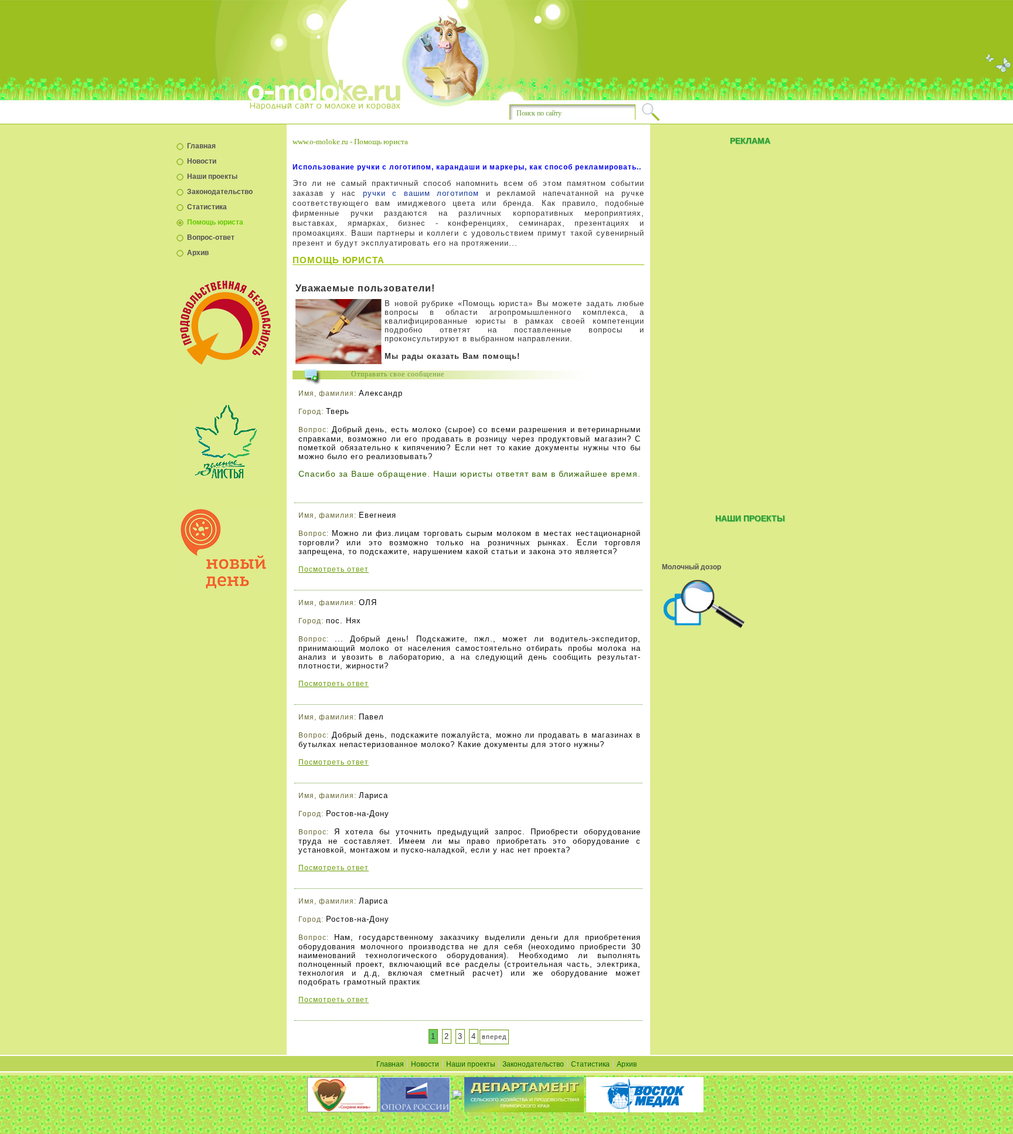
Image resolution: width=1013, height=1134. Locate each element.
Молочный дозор (691, 567)
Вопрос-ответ (210, 237)
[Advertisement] (750, 327)
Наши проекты (212, 176)
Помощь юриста (215, 222)
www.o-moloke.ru (320, 141)
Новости (201, 161)
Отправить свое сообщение (397, 374)
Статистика (207, 207)
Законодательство (220, 192)
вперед (494, 1036)
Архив (198, 253)
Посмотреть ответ (333, 569)
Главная (201, 146)
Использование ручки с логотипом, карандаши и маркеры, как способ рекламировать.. (467, 167)
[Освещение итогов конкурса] (750, 603)
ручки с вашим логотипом (421, 193)
